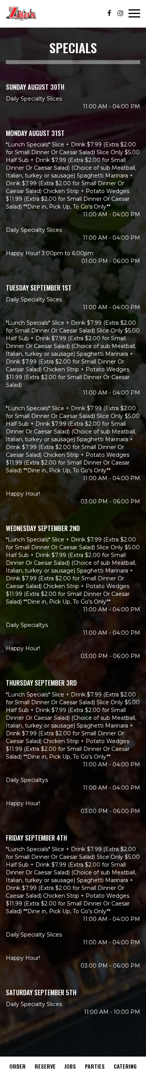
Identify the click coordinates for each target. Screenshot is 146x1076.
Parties (95, 1066)
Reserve (45, 1066)
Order (17, 1066)
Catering (125, 1066)
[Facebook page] (109, 13)
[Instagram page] (120, 13)
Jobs (70, 1066)
